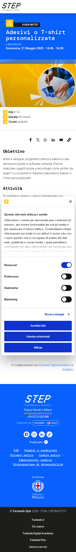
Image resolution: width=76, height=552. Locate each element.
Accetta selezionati (38, 336)
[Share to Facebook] (30, 140)
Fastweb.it (38, 519)
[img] (11, 7)
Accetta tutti (37, 325)
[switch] (66, 276)
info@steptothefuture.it (38, 413)
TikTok (49, 434)
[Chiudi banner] (70, 201)
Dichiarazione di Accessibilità (38, 464)
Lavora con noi (38, 546)
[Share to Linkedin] (53, 140)
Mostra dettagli (54, 314)
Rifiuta (38, 347)
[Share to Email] (61, 140)
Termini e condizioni (40, 450)
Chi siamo (38, 526)
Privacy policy (22, 455)
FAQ (16, 450)
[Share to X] (38, 140)
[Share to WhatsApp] (45, 140)
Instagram (34, 434)
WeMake (67, 369)
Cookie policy (50, 455)
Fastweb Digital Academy (55, 365)
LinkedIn (42, 434)
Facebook (27, 434)
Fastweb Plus (38, 540)
